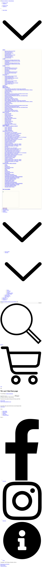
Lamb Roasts (7, 61)
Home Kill (4, 297)
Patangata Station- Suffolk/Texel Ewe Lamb (12, 63)
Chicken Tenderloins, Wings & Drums (11, 77)
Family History (9, 293)
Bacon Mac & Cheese (8, 91)
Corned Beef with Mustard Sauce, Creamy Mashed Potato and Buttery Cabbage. (19, 89)
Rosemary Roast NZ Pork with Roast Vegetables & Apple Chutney (16, 93)
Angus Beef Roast (8, 53)
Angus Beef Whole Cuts (9, 56)
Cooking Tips (7, 294)
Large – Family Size (8, 127)
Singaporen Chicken (8, 96)
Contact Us (5, 3)
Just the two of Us (8, 114)
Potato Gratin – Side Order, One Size (11, 98)
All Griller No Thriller (8, 117)
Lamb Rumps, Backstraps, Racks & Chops (12, 62)
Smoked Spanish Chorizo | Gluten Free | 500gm (13, 143)
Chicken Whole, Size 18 (9, 78)
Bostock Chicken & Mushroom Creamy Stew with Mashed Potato (16, 95)
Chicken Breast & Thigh (9, 76)
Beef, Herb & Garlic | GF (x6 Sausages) (12, 134)
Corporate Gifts (9, 174)
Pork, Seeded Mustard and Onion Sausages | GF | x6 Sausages (15, 137)
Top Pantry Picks (8, 116)
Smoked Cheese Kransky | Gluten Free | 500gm (13, 144)
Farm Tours (7, 296)
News (8, 290)
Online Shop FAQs (9, 180)
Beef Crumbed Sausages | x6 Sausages (11, 138)
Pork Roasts (7, 69)
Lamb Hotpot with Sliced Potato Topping (12, 94)
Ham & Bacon (7, 70)
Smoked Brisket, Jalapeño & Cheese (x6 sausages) (13, 139)
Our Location (7, 251)
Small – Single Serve (8, 128)
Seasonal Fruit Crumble (9, 97)
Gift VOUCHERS (6, 189)
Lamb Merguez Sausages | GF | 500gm (11, 145)
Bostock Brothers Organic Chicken (11, 80)
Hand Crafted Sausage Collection (10, 118)
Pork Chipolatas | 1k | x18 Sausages (11, 132)
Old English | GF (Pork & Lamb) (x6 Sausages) (13, 133)
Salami (6, 164)
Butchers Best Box (8, 113)
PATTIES (6, 146)
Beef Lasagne (7, 92)
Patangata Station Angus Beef (10, 54)
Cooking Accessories (11, 175)
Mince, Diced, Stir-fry (8, 55)
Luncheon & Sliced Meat (9, 167)
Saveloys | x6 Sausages (9, 158)
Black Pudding (7, 168)
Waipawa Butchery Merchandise (14, 176)
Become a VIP (5, 2)
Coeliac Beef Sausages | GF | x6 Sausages (12, 136)
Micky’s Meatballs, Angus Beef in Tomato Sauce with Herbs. (15, 88)
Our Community (7, 295)
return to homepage (9, 393)
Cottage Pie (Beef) (8, 90)
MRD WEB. (19, 562)
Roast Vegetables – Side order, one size (11, 99)
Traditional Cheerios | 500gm (10, 157)
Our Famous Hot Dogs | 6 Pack (10, 156)
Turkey (6, 79)
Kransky (6, 165)
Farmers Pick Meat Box (9, 115)
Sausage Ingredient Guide (12, 177)
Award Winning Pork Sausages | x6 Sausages (12, 135)
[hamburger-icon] (0, 8)
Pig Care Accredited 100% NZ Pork (11, 71)
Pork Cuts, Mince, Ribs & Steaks (10, 68)
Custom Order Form (10, 178)
